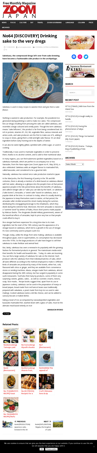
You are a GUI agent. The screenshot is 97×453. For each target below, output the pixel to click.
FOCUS (13, 22)
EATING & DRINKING (50, 47)
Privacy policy (51, 449)
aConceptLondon (24, 47)
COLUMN (81, 22)
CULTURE (23, 22)
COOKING (39, 47)
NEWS (4, 22)
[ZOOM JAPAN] (19, 18)
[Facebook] (74, 56)
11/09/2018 (10, 47)
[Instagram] (80, 56)
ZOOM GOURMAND (54, 22)
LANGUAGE (70, 22)
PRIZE (91, 22)
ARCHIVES (5, 27)
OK (42, 449)
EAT (31, 22)
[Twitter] (86, 56)
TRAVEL (40, 22)
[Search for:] (80, 92)
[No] (94, 446)
